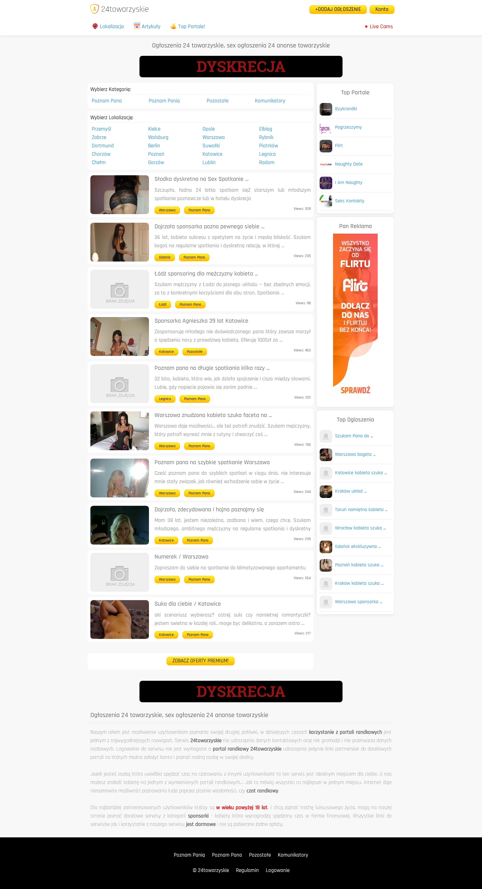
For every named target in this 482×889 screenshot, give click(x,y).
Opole (209, 129)
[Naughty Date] (326, 169)
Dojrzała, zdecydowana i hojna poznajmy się (209, 510)
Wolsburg (158, 137)
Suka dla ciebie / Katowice (188, 604)
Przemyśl (101, 129)
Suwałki (211, 146)
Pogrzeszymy (348, 127)
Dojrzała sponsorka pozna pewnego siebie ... (209, 227)
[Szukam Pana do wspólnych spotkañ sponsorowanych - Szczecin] (326, 441)
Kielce (154, 129)
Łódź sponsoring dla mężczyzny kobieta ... (206, 274)
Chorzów (101, 154)
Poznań (156, 154)
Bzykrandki (346, 109)
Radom (266, 163)
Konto (382, 9)
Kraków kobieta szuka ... (359, 583)
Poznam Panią (164, 101)
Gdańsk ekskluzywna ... (358, 546)
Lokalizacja (112, 27)
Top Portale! (191, 27)
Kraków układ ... (351, 491)
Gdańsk (164, 257)
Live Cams (381, 27)
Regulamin (247, 870)
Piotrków (268, 146)
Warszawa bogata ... (355, 454)
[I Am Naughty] (326, 188)
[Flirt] (326, 151)
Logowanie (278, 870)
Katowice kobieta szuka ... (361, 473)
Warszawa (214, 137)
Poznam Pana (107, 101)
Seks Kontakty (349, 201)
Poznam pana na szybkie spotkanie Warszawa (212, 462)
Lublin (209, 163)
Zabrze (99, 137)
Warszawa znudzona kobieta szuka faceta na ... (213, 415)
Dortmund (103, 146)
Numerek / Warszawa (181, 557)
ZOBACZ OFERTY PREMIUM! (200, 661)
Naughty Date (349, 164)
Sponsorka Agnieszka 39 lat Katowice (201, 321)
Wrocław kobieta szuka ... (360, 528)
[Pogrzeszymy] (326, 132)
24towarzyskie (125, 9)
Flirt (339, 145)
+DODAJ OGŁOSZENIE (338, 9)
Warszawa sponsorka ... (358, 602)
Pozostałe (217, 101)
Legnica (267, 154)
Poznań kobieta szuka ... (359, 565)
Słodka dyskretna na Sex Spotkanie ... (202, 179)
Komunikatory (270, 101)
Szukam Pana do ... (354, 436)
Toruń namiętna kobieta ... (361, 509)
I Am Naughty (348, 182)
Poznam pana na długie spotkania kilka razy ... (212, 368)
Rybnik (266, 137)
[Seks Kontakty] (326, 206)
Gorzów (156, 163)
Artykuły (151, 27)
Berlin (154, 146)
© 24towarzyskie (211, 870)
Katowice (212, 154)
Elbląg (265, 129)
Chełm (99, 163)
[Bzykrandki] (326, 114)
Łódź (163, 305)
